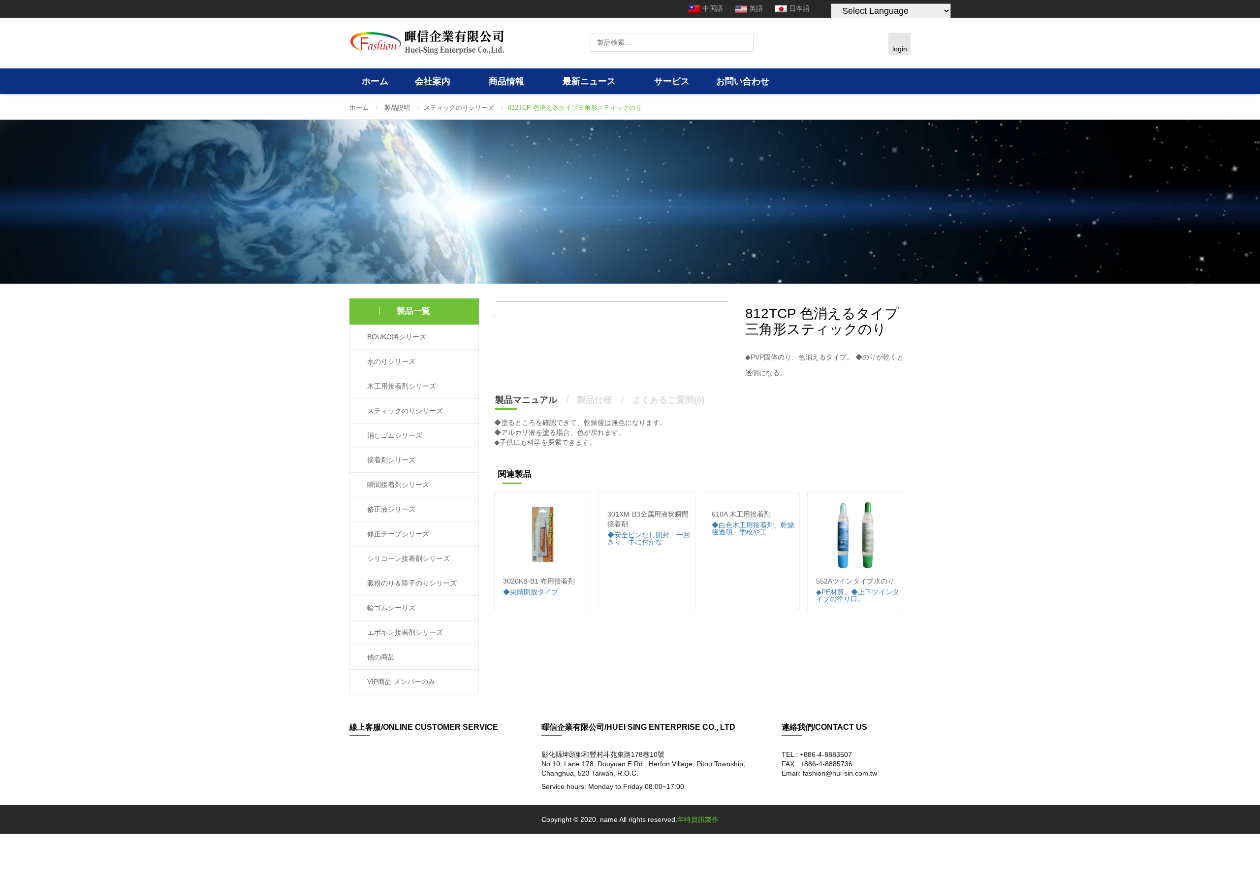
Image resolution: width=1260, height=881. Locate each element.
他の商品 (380, 657)
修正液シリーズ (390, 509)
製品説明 (397, 107)
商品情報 (508, 81)
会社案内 (434, 81)
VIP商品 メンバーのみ (400, 681)
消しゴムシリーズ (393, 435)
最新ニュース (590, 81)
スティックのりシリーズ (459, 107)
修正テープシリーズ (397, 534)
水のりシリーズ (390, 361)
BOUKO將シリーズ (395, 337)
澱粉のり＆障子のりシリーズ (411, 583)
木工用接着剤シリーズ (400, 386)
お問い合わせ (742, 81)
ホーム (375, 81)
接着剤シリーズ (390, 460)
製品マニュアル (526, 399)
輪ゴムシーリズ (390, 608)
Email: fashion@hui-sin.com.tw (829, 773)
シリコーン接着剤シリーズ (407, 558)
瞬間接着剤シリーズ (397, 485)
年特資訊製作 (698, 819)
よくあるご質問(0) (668, 399)
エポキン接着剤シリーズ (404, 632)
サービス (672, 81)
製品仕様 (594, 399)
